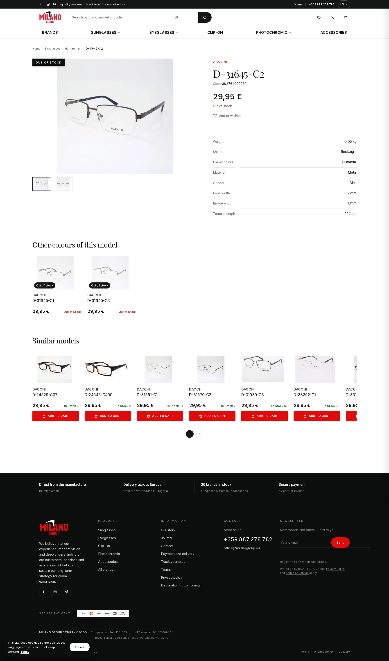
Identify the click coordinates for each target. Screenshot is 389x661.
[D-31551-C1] (160, 386)
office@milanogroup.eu (242, 548)
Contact (167, 546)
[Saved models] (318, 17)
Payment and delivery (177, 554)
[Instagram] (54, 591)
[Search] (205, 17)
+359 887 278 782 (322, 4)
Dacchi (220, 61)
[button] (227, 116)
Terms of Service (297, 573)
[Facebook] (43, 591)
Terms (24, 651)
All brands (105, 569)
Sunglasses (104, 32)
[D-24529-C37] (55, 386)
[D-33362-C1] (317, 386)
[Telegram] (66, 591)
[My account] (332, 17)
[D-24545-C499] (108, 386)
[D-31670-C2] (212, 386)
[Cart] (345, 17)
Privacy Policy (335, 568)
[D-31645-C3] (111, 285)
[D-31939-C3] (264, 386)
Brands (50, 32)
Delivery (344, 651)
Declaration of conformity (181, 585)
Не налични (73, 48)
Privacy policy (172, 577)
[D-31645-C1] (56, 285)
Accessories (333, 32)
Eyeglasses (161, 32)
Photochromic (271, 32)
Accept (80, 647)
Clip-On (215, 32)
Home (298, 4)
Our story (168, 530)
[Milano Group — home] (50, 17)
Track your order (174, 561)
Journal (166, 538)
